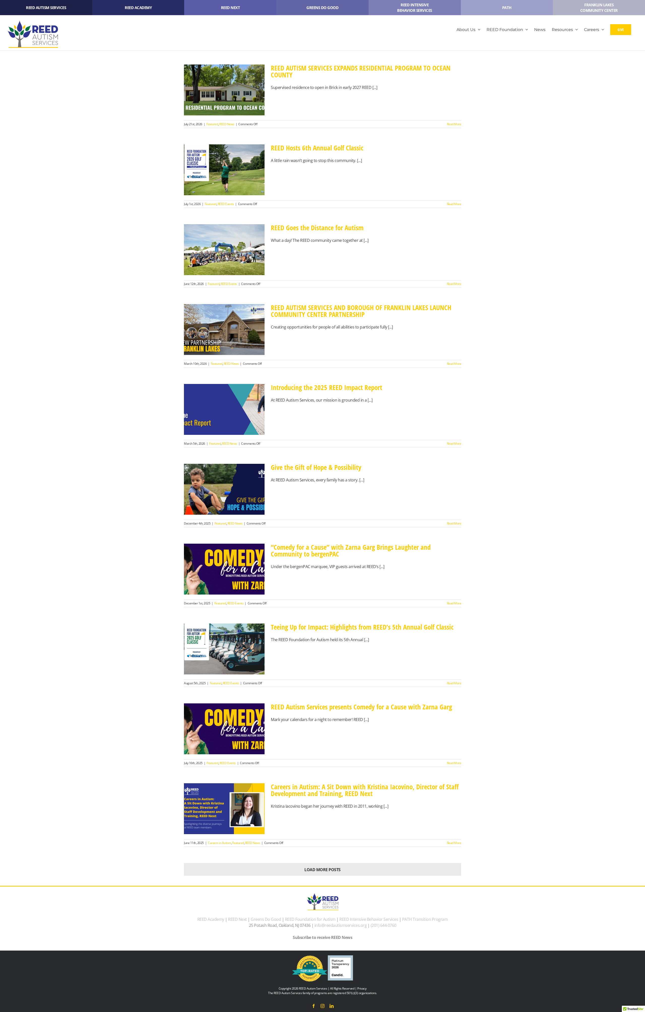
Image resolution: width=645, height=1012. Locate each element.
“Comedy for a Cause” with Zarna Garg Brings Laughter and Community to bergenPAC (351, 550)
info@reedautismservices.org (340, 925)
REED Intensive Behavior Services (368, 919)
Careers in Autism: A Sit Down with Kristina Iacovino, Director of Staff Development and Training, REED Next (365, 790)
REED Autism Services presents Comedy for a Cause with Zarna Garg (361, 706)
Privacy (362, 988)
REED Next (237, 919)
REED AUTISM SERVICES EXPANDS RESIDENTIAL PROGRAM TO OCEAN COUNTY (360, 71)
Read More (454, 124)
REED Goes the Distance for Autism (317, 227)
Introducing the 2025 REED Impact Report (326, 387)
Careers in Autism (219, 843)
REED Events (226, 204)
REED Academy (210, 919)
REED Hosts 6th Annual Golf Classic (317, 147)
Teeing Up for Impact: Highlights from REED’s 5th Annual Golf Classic (362, 627)
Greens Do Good (266, 919)
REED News (226, 124)
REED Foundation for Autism (310, 919)
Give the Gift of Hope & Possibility (316, 467)
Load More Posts (322, 869)
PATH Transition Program (425, 919)
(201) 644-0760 (383, 925)
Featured (212, 124)
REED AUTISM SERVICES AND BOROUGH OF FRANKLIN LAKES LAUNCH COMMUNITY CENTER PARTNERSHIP (361, 311)
